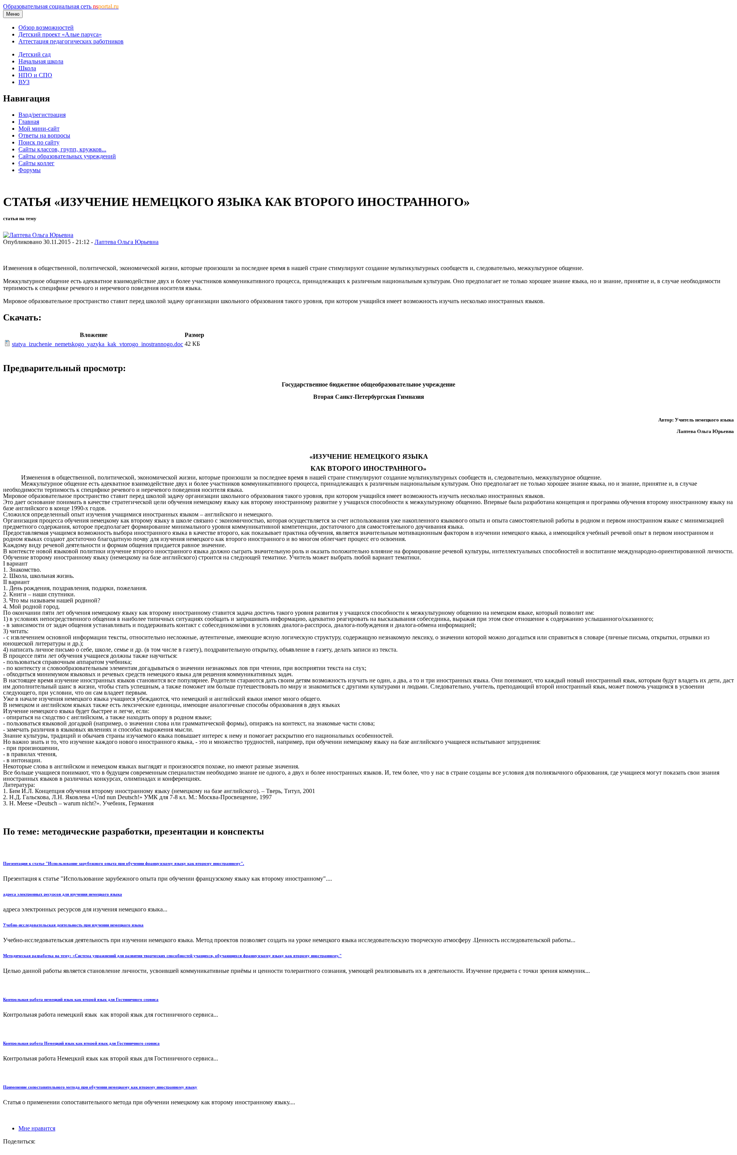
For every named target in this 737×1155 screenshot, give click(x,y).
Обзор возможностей (46, 27)
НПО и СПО (35, 75)
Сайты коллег (36, 163)
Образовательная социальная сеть (61, 6)
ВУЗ (24, 82)
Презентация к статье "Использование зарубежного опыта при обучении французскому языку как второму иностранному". (123, 863)
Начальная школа (40, 61)
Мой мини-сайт (38, 128)
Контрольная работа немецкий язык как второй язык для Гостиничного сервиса (81, 999)
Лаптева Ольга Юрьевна (126, 242)
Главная (28, 121)
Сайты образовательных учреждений (67, 156)
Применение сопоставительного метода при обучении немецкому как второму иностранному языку (100, 1087)
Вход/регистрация (42, 114)
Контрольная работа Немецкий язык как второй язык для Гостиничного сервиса (81, 1043)
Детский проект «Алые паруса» (60, 34)
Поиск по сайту (38, 142)
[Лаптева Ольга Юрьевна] (38, 235)
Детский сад (34, 54)
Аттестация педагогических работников (71, 41)
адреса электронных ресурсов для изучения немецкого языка (62, 894)
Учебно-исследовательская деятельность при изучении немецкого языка (73, 925)
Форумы (29, 170)
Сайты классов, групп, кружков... (62, 149)
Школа (27, 68)
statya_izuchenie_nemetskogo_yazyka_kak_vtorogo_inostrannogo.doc (97, 344)
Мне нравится (36, 1128)
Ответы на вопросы (44, 135)
